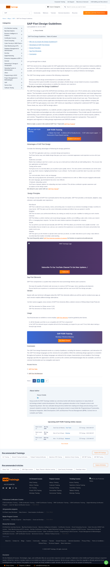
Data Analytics (27, 519)
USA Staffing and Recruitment (99, 1)
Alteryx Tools (5, 469)
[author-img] (29, 30)
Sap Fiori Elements (35, 51)
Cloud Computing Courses (79, 527)
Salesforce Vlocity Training (72, 457)
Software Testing (9, 87)
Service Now (8, 85)
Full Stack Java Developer (10, 512)
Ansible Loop (15, 469)
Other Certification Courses (51, 531)
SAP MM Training (98, 457)
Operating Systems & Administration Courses (29, 531)
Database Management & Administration (11, 49)
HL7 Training (5, 457)
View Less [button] (6, 536)
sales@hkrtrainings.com (43, 565)
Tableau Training (74, 490)
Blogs (9, 18)
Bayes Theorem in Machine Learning (45, 469)
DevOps (6, 53)
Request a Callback (25, 565)
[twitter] (38, 380)
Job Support (70, 1)
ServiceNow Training (55, 490)
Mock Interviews (66, 543)
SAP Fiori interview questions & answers (55, 238)
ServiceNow (6, 519)
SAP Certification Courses (23, 533)
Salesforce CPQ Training (55, 457)
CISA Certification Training (10, 502)
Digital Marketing (9, 55)
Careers (28, 541)
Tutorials (51, 541)
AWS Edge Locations (27, 469)
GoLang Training (54, 488)
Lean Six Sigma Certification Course (19, 505)
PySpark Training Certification (38, 457)
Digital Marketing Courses (55, 529)
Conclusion (32, 54)
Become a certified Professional (95, 12)
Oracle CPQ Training (35, 490)
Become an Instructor (82, 1)
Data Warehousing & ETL (11, 46)
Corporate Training (60, 1)
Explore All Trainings (100, 452)
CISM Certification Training (26, 502)
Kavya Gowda (39, 30)
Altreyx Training (53, 482)
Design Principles (34, 48)
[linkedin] (42, 380)
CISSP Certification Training (44, 502)
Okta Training (33, 482)
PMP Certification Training (61, 502)
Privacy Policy (86, 541)
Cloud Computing (9, 40)
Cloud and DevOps (38, 519)
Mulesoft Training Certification (19, 457)
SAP (13, 18)
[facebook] (34, 380)
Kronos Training (74, 482)
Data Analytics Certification (35, 512)
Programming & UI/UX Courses (69, 531)
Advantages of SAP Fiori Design (39, 45)
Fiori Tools (34, 369)
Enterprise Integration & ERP (12, 58)
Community (36, 541)
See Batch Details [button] (64, 340)
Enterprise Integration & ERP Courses (75, 529)
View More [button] (35, 505)
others (6, 72)
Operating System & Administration (10, 69)
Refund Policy (43, 543)
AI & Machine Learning (10, 28)
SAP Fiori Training (69, 124)
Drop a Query (10, 565)
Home (4, 18)
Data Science (23, 512)
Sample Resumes (61, 541)
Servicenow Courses (37, 533)
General (6, 61)
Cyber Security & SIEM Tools (12, 43)
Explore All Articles (101, 465)
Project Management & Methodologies (10, 79)
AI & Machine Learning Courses (12, 527)
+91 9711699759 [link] (9, 484)
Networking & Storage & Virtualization (11, 64)
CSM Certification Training (77, 502)
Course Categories (54, 7)
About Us (8, 541)
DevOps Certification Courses (38, 529)
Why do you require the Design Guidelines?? (43, 41)
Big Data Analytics (9, 31)
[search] (65, 7)
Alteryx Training (33, 485)
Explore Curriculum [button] (74, 138)
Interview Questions (74, 541)
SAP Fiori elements (62, 317)
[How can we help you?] (106, 562)
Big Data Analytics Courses (29, 527)
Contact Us (16, 541)
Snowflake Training (74, 488)
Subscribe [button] (65, 272)
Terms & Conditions (98, 541)
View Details (64, 443)
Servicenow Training (55, 493)
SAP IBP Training (86, 457)
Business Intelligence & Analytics (11, 34)
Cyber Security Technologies (65, 469)
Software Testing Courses (52, 533)
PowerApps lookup (80, 469)
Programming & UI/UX (10, 75)
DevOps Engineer (16, 519)
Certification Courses (10, 38)
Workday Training (34, 493)
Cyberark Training (54, 485)
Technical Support (54, 543)
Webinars (44, 541)
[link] (46, 380)
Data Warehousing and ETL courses (18, 529)
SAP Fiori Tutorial (53, 189)
